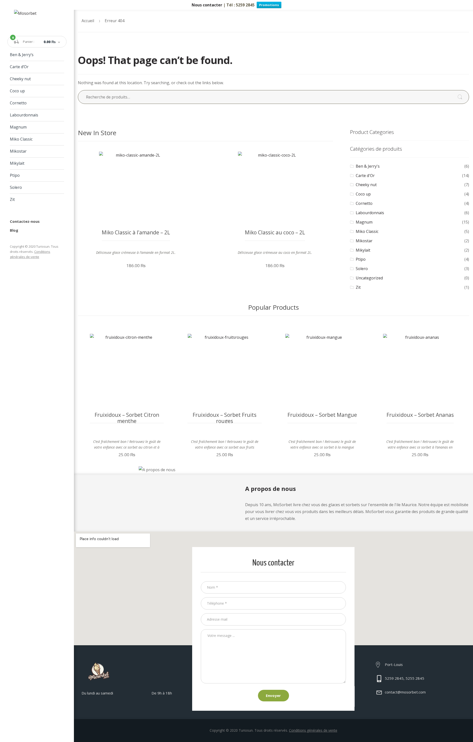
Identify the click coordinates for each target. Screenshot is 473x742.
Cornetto (18, 103)
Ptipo (15, 175)
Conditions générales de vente (313, 730)
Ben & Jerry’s (22, 54)
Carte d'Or (365, 175)
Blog (14, 230)
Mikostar (18, 151)
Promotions (269, 5)
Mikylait (17, 163)
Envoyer (273, 695)
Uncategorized (369, 278)
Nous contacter (207, 5)
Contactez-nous (25, 221)
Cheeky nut (20, 78)
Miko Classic (21, 139)
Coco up (17, 91)
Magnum (18, 127)
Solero (16, 187)
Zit (12, 199)
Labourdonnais (24, 115)
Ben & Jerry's (368, 166)
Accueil (88, 20)
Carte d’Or (19, 66)
